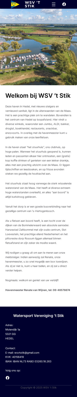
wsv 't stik (32, 4)
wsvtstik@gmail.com (26, 352)
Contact (10, 348)
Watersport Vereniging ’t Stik (38, 315)
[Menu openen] (54, 4)
